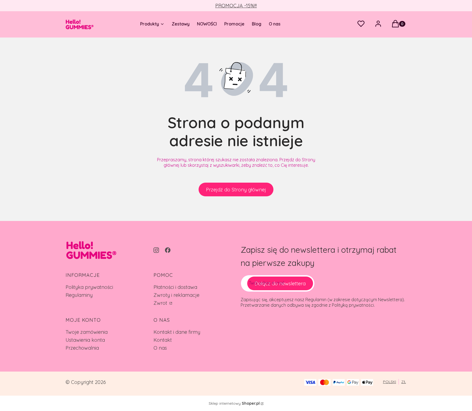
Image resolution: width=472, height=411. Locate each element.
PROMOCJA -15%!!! (236, 5)
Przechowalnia (82, 348)
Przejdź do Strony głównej (236, 189)
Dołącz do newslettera (280, 283)
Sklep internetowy (234, 403)
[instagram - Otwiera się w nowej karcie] (156, 250)
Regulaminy (79, 295)
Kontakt (163, 340)
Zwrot (161, 303)
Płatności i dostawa (175, 287)
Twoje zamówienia (87, 332)
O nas (160, 348)
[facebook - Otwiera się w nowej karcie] (167, 250)
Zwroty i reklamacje (176, 295)
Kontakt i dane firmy (177, 332)
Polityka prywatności (89, 287)
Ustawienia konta (85, 340)
